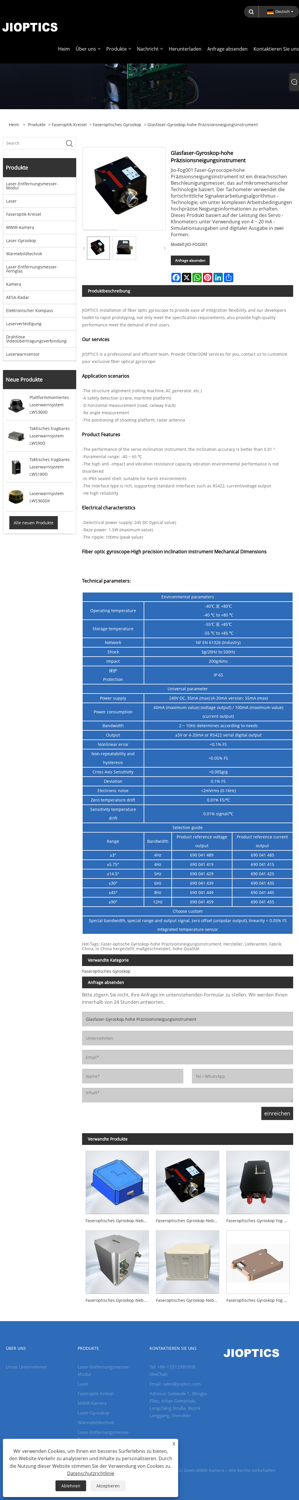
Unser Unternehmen (26, 1367)
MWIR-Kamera (20, 227)
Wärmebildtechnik (24, 253)
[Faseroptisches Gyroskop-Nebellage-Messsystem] (117, 1180)
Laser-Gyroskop (21, 240)
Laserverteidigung (23, 323)
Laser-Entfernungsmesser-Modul (32, 186)
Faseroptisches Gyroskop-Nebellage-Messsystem (119, 1220)
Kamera (13, 284)
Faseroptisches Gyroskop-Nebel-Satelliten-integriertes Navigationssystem (119, 1300)
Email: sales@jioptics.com (175, 1384)
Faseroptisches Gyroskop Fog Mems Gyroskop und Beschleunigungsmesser (259, 1220)
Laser (11, 201)
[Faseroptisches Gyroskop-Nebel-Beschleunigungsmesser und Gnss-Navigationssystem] (187, 1260)
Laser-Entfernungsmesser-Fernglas (32, 269)
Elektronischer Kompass (29, 310)
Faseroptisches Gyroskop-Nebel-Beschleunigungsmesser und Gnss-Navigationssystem (189, 1300)
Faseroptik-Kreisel (69, 124)
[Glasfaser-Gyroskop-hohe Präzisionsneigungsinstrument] (98, 248)
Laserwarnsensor (23, 354)
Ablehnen (70, 1486)
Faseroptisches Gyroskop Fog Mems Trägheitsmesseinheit (259, 1300)
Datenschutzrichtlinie (90, 1473)
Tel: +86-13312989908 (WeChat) (173, 1370)
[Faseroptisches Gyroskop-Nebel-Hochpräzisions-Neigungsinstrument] (187, 1180)
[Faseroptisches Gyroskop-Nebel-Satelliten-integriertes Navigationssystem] (117, 1260)
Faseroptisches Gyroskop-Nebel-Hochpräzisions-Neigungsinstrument (189, 1220)
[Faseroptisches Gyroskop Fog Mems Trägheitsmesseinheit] (258, 1260)
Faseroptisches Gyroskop (117, 124)
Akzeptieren (108, 1486)
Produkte (37, 124)
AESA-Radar (17, 297)
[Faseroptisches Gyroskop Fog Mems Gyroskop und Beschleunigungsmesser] (258, 1180)
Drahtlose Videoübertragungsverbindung (36, 339)
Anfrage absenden (190, 260)
